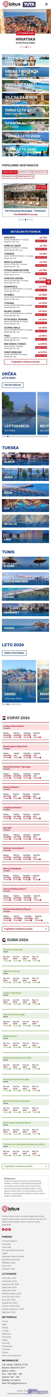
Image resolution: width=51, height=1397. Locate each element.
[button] (20, 47)
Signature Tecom (11, 971)
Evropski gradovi (9, 1241)
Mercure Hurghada (12, 869)
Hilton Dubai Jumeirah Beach (17, 1123)
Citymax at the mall (12, 950)
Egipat (5, 1253)
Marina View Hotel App (14, 1015)
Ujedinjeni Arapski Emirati (13, 1256)
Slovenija (6, 1343)
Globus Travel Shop (25, 1391)
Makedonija (7, 1346)
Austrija (5, 1331)
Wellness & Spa (8, 1263)
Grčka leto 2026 (9, 1278)
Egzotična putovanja (11, 1259)
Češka (4, 1340)
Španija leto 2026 (9, 1303)
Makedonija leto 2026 (11, 1293)
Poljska (5, 1352)
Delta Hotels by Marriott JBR (17, 1058)
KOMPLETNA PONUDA (14, 653)
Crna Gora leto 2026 (11, 1297)
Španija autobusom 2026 (13, 1309)
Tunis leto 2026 (9, 1300)
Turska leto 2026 (9, 1281)
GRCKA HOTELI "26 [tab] (10, 172)
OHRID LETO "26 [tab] (25, 172)
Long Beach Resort (12, 808)
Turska (5, 1321)
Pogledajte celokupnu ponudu (26, 362)
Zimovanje (6, 1247)
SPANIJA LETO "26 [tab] (40, 172)
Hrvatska (6, 1349)
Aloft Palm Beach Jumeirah (16, 1101)
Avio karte (6, 1266)
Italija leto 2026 (8, 1312)
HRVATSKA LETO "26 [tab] (25, 176)
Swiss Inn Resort (11, 787)
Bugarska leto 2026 (10, 1284)
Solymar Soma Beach (13, 848)
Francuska (6, 1337)
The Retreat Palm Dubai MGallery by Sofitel (23, 1144)
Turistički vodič (8, 1269)
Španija (5, 1327)
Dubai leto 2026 (9, 1290)
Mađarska (6, 1334)
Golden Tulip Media (12, 993)
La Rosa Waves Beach (13, 726)
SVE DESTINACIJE (12, 385)
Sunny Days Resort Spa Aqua (17, 767)
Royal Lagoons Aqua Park (15, 746)
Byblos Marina (10, 1036)
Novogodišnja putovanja (12, 1250)
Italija (4, 1324)
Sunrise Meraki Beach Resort (17, 909)
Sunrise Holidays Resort (14, 889)
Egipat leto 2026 (9, 1287)
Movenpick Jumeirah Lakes (16, 1079)
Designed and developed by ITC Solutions (25, 1393)
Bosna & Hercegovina (11, 1355)
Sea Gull (7, 828)
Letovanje (6, 1244)
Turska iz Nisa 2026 (10, 1306)
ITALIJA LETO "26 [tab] (9, 176)
